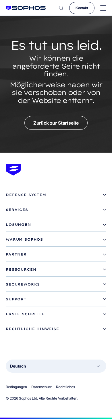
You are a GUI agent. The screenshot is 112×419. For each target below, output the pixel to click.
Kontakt (82, 8)
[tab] (56, 195)
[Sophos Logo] (26, 8)
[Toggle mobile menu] (103, 8)
